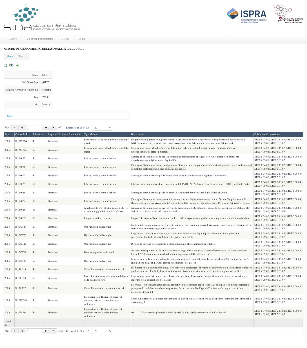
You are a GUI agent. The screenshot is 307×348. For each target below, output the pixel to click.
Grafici (66, 38)
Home (10, 56)
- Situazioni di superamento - (40, 38)
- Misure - (13, 38)
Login (82, 38)
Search (10, 116)
